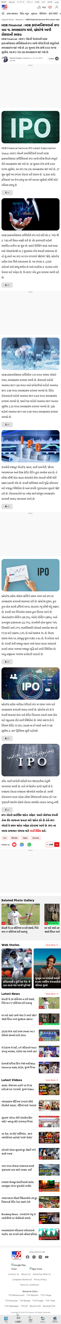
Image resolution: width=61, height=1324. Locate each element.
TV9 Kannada (11, 1300)
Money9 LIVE (49, 1306)
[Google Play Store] (20, 1267)
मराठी (37, 2)
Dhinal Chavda (15, 58)
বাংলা (43, 2)
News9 (12, 2)
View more (51, 944)
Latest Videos (11, 1079)
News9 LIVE (35, 1306)
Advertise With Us (42, 1274)
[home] (3, 13)
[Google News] (22, 844)
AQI (44, 7)
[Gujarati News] (4, 7)
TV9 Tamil (50, 1300)
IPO (4, 838)
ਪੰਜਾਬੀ (50, 2)
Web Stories (10, 944)
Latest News (10, 993)
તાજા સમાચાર (12, 13)
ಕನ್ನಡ (21, 2)
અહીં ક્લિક (35, 831)
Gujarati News (7, 19)
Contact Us (13, 1274)
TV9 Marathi (32, 1295)
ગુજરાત (34, 13)
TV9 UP (24, 1306)
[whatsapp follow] (29, 844)
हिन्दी (4, 2)
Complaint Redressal (22, 1279)
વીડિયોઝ (43, 13)
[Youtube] (14, 844)
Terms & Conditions (29, 1284)
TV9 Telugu (45, 1295)
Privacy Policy (40, 1279)
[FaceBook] (27, 1257)
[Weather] (39, 7)
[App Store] (38, 1269)
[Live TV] (49, 7)
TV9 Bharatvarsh (16, 1295)
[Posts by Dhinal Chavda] (4, 59)
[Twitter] (34, 1257)
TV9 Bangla (24, 1300)
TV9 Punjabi (38, 1300)
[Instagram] (40, 1257)
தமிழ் (57, 2)
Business (20, 19)
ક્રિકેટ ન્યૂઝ (24, 13)
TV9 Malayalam (11, 1306)
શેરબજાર (36, 838)
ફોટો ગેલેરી (53, 13)
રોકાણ (25, 838)
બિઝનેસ (14, 838)
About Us (26, 1274)
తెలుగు (30, 2)
